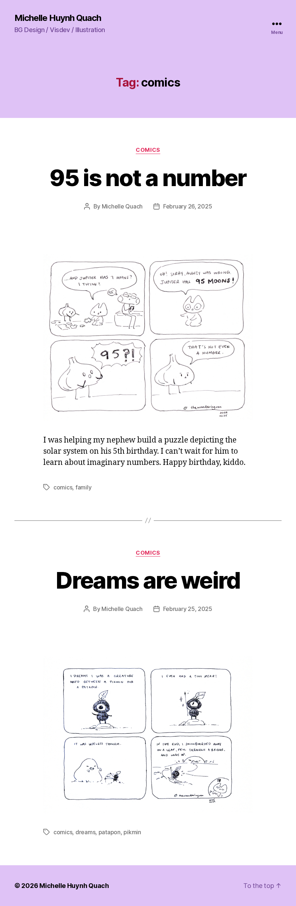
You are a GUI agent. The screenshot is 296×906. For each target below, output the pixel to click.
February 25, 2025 (187, 608)
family (83, 487)
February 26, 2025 (187, 206)
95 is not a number (147, 178)
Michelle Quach (122, 206)
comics (148, 150)
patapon (110, 832)
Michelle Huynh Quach (57, 18)
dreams (85, 832)
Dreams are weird (148, 580)
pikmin (132, 832)
